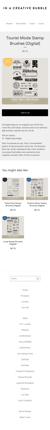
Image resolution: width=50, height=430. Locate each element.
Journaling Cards (25, 353)
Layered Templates (25, 383)
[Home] (25, 10)
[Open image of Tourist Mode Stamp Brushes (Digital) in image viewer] (25, 81)
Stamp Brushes (25, 377)
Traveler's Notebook (25, 371)
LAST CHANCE (25, 400)
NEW (25, 318)
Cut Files (25, 395)
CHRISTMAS (25, 336)
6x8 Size (25, 365)
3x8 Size (25, 359)
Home (25, 290)
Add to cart (25, 113)
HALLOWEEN (25, 342)
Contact (32, 24)
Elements (25, 389)
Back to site (25, 417)
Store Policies (21, 24)
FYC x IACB (25, 324)
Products (9, 24)
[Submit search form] (37, 278)
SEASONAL (25, 348)
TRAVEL (25, 330)
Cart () (41, 24)
